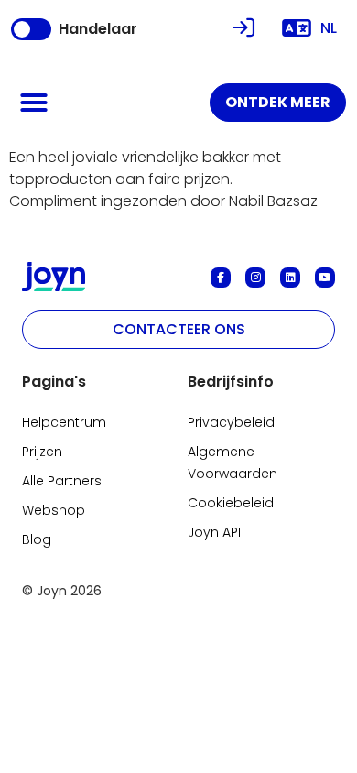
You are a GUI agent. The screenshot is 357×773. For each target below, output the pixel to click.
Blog (36, 539)
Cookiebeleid (231, 503)
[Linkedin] (290, 277)
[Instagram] (255, 277)
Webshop (53, 510)
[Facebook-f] (221, 277)
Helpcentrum (64, 422)
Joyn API (214, 532)
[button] (34, 103)
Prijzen (42, 451)
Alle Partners (62, 481)
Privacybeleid (231, 422)
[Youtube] (325, 277)
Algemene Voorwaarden (232, 462)
